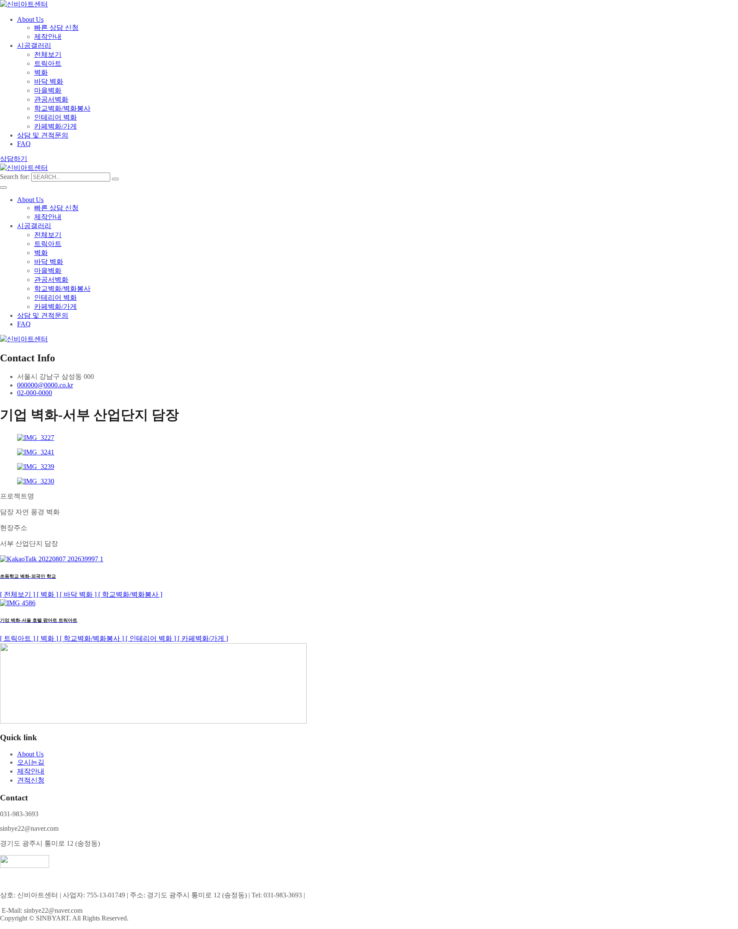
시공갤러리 (34, 45)
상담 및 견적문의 (42, 135)
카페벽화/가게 (55, 126)
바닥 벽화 (48, 81)
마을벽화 (48, 90)
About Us (30, 19)
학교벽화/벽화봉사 (62, 108)
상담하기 (13, 158)
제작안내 (48, 36)
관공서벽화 (51, 99)
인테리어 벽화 (55, 117)
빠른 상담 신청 (56, 27)
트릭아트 (48, 63)
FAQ (24, 143)
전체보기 (48, 54)
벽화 (41, 72)
